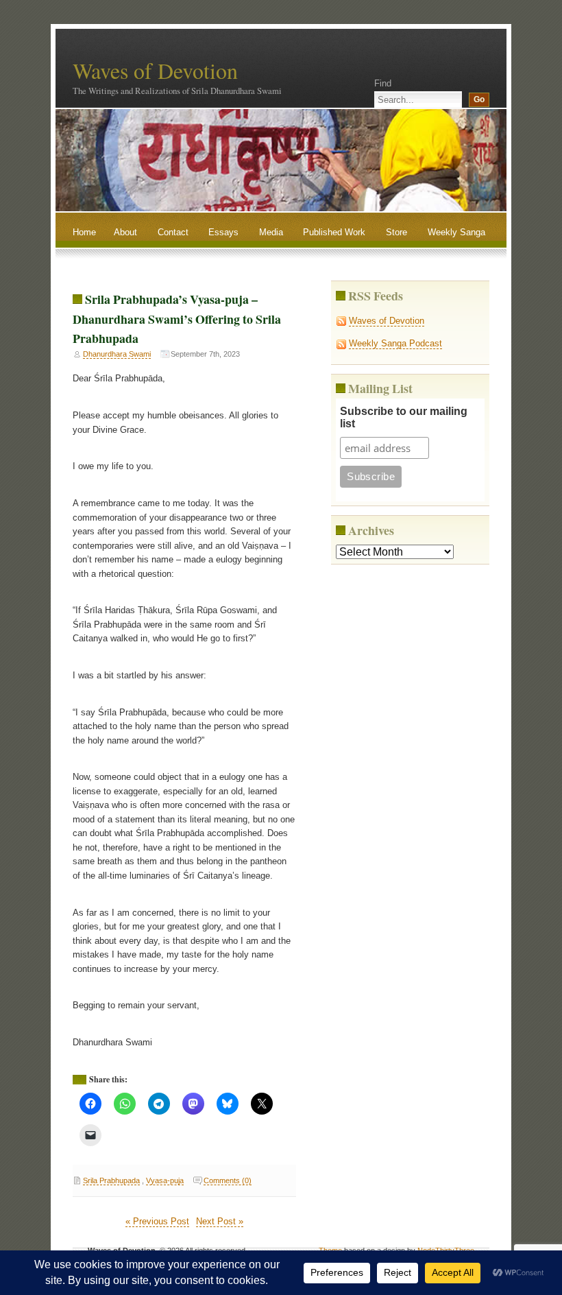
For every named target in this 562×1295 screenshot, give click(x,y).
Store (396, 232)
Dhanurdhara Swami (117, 354)
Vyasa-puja (165, 1180)
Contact (173, 232)
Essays (223, 232)
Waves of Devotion (155, 70)
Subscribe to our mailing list (403, 417)
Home (84, 232)
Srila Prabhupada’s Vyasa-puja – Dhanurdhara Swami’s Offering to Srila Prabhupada (177, 318)
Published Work (334, 232)
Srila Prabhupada (111, 1180)
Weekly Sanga (456, 232)
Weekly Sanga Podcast (395, 343)
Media (271, 232)
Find (382, 83)
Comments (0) (228, 1180)
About (125, 232)
